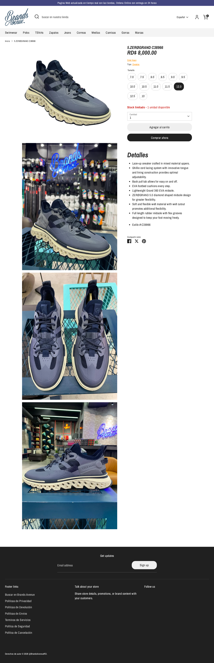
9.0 (173, 77)
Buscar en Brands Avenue (20, 594)
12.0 (178, 86)
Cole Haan (131, 60)
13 (143, 96)
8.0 (152, 77)
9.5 (183, 77)
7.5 (142, 77)
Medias (96, 32)
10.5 (144, 86)
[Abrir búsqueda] (36, 16)
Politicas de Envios (16, 613)
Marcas (139, 32)
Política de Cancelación (18, 633)
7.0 (132, 77)
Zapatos (53, 32)
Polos (26, 32)
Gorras (125, 32)
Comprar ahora (159, 138)
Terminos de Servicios (17, 620)
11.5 (167, 86)
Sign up (144, 565)
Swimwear (11, 32)
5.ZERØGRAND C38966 (25, 41)
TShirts (39, 32)
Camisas (111, 32)
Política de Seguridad (17, 626)
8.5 (162, 77)
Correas (81, 32)
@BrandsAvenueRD (38, 653)
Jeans (67, 32)
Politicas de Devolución (18, 607)
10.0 (132, 86)
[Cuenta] (197, 17)
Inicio (7, 41)
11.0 (155, 86)
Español (181, 17)
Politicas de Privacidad (18, 601)
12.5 (132, 96)
